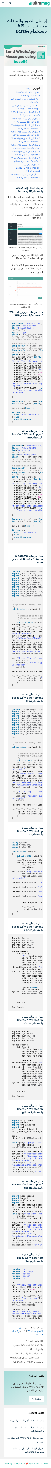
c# (32, 1345)
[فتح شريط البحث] (10, 3)
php (37, 1345)
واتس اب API (32, 1341)
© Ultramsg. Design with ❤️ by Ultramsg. (23, 1463)
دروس (17, 1345)
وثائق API (36, 1399)
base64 (25, 1345)
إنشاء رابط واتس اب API (27, 1353)
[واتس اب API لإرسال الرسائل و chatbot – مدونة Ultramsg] (39, 3)
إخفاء (28, 88)
